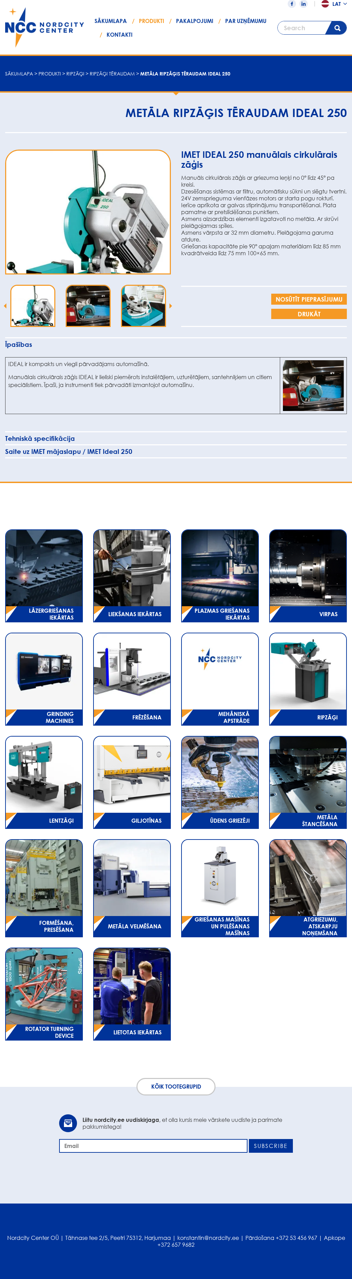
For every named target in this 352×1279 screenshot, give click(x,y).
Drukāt (309, 314)
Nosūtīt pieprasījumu (309, 299)
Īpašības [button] (18, 344)
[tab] (176, 344)
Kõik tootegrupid (176, 1086)
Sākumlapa (111, 20)
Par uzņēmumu (245, 20)
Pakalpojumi (194, 20)
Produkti (151, 20)
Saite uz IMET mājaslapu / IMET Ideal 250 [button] (68, 451)
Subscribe (271, 1145)
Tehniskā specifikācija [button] (40, 438)
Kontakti (119, 34)
